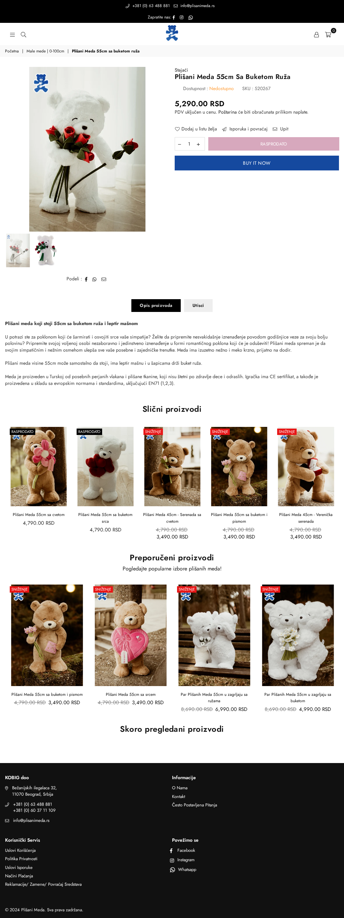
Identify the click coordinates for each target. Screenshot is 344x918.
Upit (283, 129)
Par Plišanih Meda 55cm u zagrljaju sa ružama (214, 697)
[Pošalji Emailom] (103, 279)
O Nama (179, 788)
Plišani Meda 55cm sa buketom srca (38, 518)
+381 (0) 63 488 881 (150, 6)
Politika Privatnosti (21, 858)
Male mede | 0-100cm (45, 51)
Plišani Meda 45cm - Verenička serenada (239, 518)
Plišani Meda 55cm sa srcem (131, 694)
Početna (12, 51)
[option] (87, 149)
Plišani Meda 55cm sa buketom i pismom (172, 518)
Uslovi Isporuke (19, 867)
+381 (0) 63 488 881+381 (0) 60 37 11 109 (34, 807)
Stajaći (181, 70)
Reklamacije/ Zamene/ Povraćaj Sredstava (43, 884)
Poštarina (227, 112)
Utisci (198, 305)
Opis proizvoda (156, 305)
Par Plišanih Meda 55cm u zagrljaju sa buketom (297, 697)
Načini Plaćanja (19, 876)
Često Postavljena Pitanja (194, 805)
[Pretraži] (23, 34)
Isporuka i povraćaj (248, 129)
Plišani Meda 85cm (305, 515)
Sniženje (86, 431)
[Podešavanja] (316, 34)
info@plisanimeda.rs (197, 6)
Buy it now (256, 163)
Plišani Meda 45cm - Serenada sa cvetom (105, 518)
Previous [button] (11, 149)
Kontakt (178, 796)
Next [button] (164, 149)
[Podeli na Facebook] (86, 279)
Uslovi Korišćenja (20, 850)
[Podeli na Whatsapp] (94, 279)
